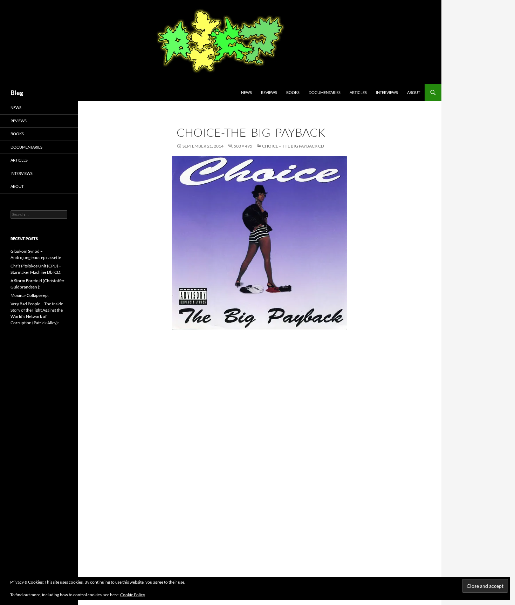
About (413, 92)
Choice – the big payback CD (293, 146)
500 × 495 (243, 146)
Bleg (17, 92)
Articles (358, 92)
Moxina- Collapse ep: (30, 295)
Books (293, 92)
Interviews (387, 92)
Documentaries (325, 92)
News (246, 92)
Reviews (269, 92)
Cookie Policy (132, 594)
